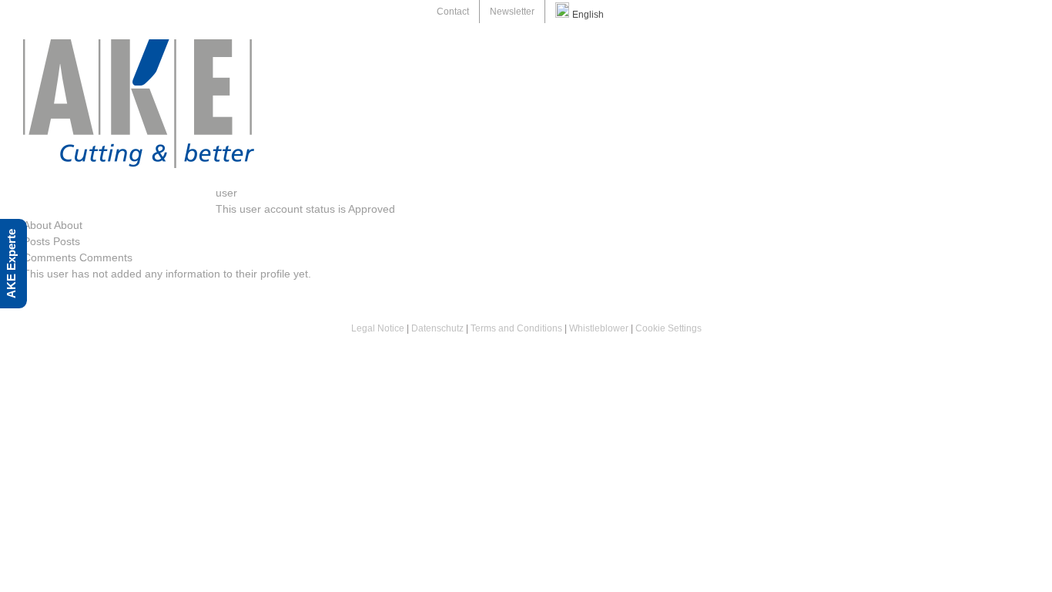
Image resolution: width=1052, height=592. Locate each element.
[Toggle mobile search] (995, 47)
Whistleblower (598, 328)
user (226, 193)
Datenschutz (437, 328)
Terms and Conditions (518, 328)
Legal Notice (377, 328)
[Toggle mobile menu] (1023, 47)
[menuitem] (453, 11)
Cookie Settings (668, 328)
